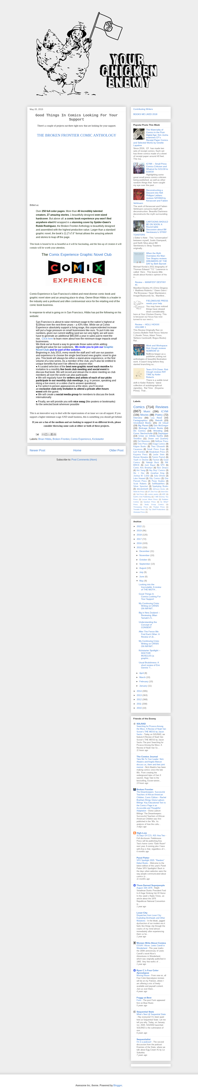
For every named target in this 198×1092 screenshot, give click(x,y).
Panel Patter (143, 857)
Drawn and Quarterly (158, 439)
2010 (139, 708)
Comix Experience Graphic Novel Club (80, 254)
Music (147, 411)
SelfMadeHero (158, 484)
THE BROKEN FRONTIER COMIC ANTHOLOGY (76, 135)
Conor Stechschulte (143, 433)
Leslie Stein (158, 455)
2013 (139, 695)
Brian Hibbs (44, 439)
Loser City (142, 912)
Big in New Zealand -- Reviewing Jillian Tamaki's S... (149, 615)
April (141, 673)
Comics (139, 407)
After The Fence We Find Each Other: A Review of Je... (149, 634)
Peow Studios (158, 481)
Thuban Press (159, 507)
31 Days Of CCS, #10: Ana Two (151, 835)
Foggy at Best (144, 997)
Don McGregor (161, 425)
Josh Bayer (149, 465)
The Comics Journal (147, 756)
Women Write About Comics (151, 943)
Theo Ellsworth (158, 446)
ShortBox (137, 439)
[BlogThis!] (46, 434)
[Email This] (43, 434)
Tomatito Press (139, 509)
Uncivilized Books (142, 423)
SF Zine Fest (153, 492)
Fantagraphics (140, 420)
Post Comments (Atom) (84, 459)
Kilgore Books (139, 446)
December (144, 551)
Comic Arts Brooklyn (143, 468)
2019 (139, 530)
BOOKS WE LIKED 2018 (145, 114)
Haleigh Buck (152, 462)
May (141, 580)
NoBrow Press (161, 441)
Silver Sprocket (140, 486)
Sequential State (145, 1012)
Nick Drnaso (162, 468)
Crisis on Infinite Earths (151, 436)
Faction (156, 460)
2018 (139, 534)
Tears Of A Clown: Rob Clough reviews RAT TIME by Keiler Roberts (157, 373)
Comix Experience (81, 439)
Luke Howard (139, 478)
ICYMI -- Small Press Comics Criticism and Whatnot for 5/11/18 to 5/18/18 (157, 168)
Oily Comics (155, 478)
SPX (162, 465)
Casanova (137, 449)
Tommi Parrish (158, 457)
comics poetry (153, 494)
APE (163, 494)
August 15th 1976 (145, 888)
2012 (139, 699)
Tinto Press (142, 444)
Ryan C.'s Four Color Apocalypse (147, 971)
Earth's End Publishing (142, 497)
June (142, 576)
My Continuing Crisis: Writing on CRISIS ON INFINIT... (149, 606)
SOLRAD (141, 723)
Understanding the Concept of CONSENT (148, 625)
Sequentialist (144, 1039)
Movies (144, 414)
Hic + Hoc (138, 473)
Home (77, 450)
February (144, 681)
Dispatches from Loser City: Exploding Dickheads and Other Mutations (151, 918)
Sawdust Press (150, 502)
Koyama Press (140, 455)
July (141, 572)
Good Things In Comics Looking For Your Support (150, 596)
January (143, 686)
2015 (139, 547)
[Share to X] (49, 434)
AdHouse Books (159, 489)
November (144, 555)
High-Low (142, 833)
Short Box (164, 492)
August (143, 568)
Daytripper (163, 433)
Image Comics (158, 444)
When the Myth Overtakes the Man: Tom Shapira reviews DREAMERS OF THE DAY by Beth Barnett (156, 258)
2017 (139, 539)
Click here (47, 338)
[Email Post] (37, 434)
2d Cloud (163, 423)
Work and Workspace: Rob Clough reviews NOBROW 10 (157, 348)
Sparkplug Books (160, 486)
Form (139, 1000)
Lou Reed (156, 417)
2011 (139, 703)
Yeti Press (140, 494)
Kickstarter (98, 439)
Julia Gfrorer (159, 476)
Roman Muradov (140, 457)
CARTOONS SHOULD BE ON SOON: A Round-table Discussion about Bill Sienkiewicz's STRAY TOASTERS (150, 228)
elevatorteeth (142, 489)
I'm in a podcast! (144, 1042)
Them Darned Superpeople (151, 885)
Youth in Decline (140, 460)
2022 (139, 526)
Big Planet (143, 425)
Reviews (161, 407)
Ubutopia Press (139, 512)
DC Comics (139, 430)
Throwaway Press (140, 507)
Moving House (143, 975)
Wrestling (157, 430)
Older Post (116, 450)
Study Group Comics (154, 504)
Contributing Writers (143, 109)
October (143, 559)
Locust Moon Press (150, 499)
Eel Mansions (144, 441)
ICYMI (164, 411)
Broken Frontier (61, 439)
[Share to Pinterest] (54, 434)
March (142, 677)
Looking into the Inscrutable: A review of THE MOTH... (150, 587)
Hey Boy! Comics (157, 470)
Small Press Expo (156, 449)
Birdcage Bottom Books (151, 428)
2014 (139, 691)
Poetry (159, 414)
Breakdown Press (157, 452)
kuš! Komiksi (139, 452)
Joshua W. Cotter (141, 476)
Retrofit (158, 420)
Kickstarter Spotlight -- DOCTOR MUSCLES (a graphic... (149, 654)
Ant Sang (140, 470)
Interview (137, 417)
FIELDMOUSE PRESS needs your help (157, 302)
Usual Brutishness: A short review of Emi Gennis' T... (149, 665)
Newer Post (37, 450)
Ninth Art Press (139, 492)
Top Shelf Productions (156, 509)
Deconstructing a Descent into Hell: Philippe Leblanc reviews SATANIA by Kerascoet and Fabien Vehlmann (150, 196)
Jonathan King (157, 473)
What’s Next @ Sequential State (151, 1014)
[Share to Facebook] (52, 434)
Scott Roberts (140, 484)
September (145, 564)
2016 (139, 543)
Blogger (117, 1085)
